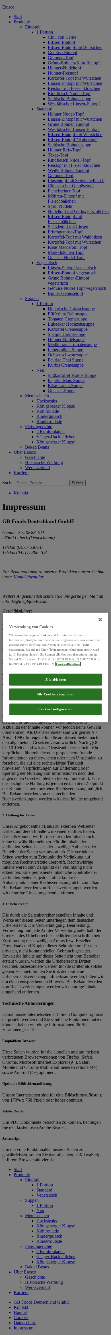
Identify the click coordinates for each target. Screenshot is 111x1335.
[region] (55, 667)
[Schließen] (100, 619)
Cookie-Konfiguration (55, 708)
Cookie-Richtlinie (68, 664)
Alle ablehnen (55, 679)
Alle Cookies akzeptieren (56, 694)
